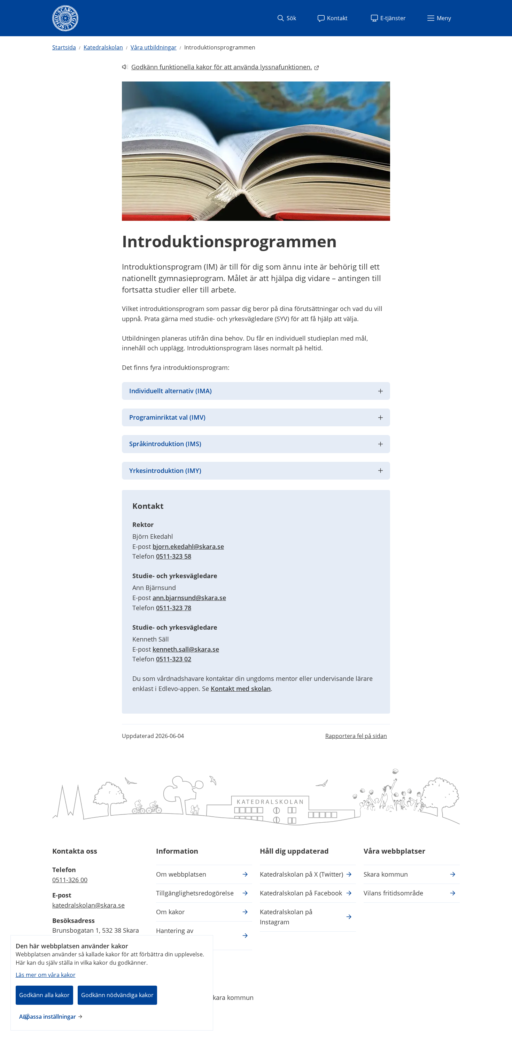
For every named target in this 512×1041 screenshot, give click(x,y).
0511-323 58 (173, 556)
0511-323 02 (173, 659)
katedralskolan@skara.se (88, 905)
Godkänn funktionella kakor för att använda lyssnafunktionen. (217, 67)
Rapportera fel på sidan (356, 736)
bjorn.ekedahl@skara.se (188, 546)
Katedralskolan (103, 47)
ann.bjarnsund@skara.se (189, 597)
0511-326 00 (69, 880)
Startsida (64, 47)
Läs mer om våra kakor (46, 975)
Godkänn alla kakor (44, 995)
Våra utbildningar (154, 47)
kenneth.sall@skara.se (186, 649)
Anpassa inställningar (47, 1016)
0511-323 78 (173, 608)
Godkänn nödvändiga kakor (117, 995)
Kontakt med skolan (241, 688)
